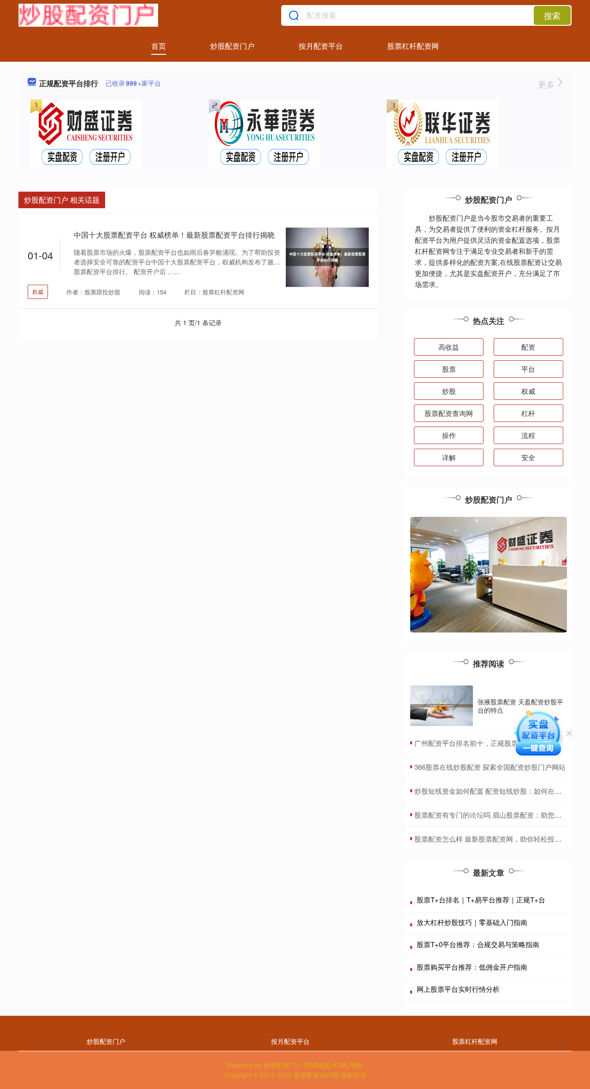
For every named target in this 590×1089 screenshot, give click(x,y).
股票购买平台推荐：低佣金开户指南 (472, 967)
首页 (158, 46)
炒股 (449, 391)
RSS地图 (317, 1065)
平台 (528, 369)
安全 (528, 457)
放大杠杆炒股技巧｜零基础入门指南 (472, 922)
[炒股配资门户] (88, 15)
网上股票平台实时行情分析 (458, 989)
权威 (37, 291)
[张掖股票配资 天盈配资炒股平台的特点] (441, 705)
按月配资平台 (321, 46)
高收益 (448, 346)
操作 (449, 435)
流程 (528, 435)
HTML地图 (347, 1065)
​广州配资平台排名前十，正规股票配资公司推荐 (487, 743)
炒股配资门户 (232, 46)
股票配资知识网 (316, 1074)
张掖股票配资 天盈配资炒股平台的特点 (520, 705)
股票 (449, 369)
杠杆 (528, 413)
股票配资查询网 (449, 413)
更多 (547, 84)
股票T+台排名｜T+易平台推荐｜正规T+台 (481, 899)
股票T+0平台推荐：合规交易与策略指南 (478, 944)
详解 (449, 457)
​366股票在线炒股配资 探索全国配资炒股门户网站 (490, 767)
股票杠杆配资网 (413, 46)
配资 (528, 346)
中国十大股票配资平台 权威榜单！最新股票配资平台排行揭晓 (174, 234)
